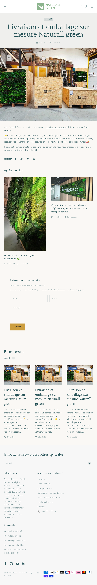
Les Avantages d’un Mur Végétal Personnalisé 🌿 (19, 257)
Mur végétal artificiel (12, 535)
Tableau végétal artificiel (14, 545)
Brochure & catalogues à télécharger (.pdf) (15, 551)
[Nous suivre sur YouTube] (17, 563)
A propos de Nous (45, 488)
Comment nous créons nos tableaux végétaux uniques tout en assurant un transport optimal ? (69, 208)
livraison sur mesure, (55, 127)
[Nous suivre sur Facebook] (5, 563)
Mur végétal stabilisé (13, 531)
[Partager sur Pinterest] (27, 158)
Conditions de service (60, 290)
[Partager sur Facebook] (15, 158)
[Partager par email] (33, 158)
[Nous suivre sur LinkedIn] (23, 563)
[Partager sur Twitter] (21, 158)
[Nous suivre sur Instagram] (11, 563)
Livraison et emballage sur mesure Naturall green (16, 397)
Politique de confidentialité (42, 290)
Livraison (41, 479)
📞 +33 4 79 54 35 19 (46, 511)
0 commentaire (56, 42)
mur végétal (48, 19)
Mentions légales (45, 502)
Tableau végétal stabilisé (15, 540)
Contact (40, 506)
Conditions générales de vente (50, 493)
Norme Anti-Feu (44, 483)
